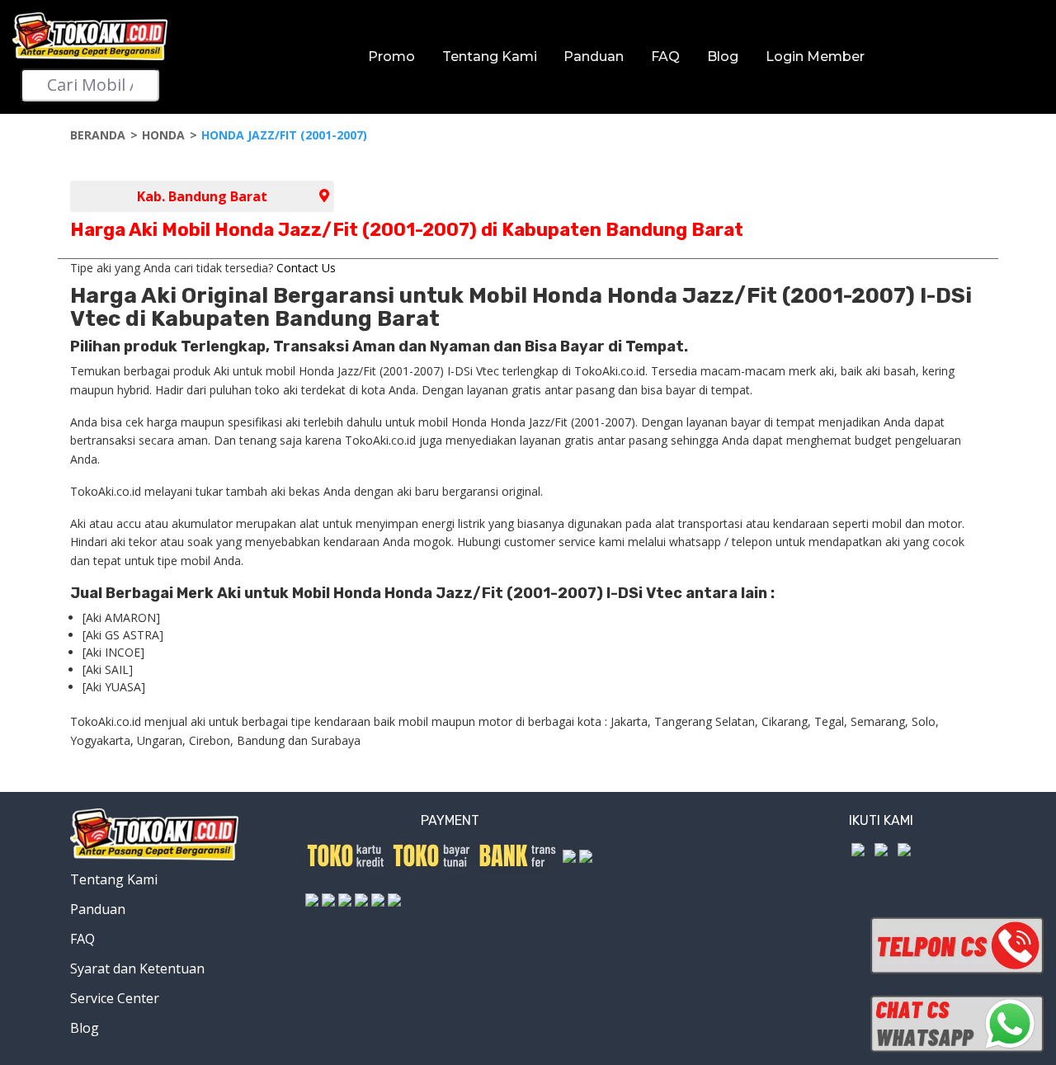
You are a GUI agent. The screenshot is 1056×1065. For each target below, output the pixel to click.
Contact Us (306, 268)
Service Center (114, 998)
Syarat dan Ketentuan (137, 968)
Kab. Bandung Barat (202, 196)
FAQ (665, 56)
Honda (163, 135)
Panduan (593, 56)
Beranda (97, 135)
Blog (722, 56)
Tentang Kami (489, 56)
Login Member (815, 56)
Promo (391, 56)
